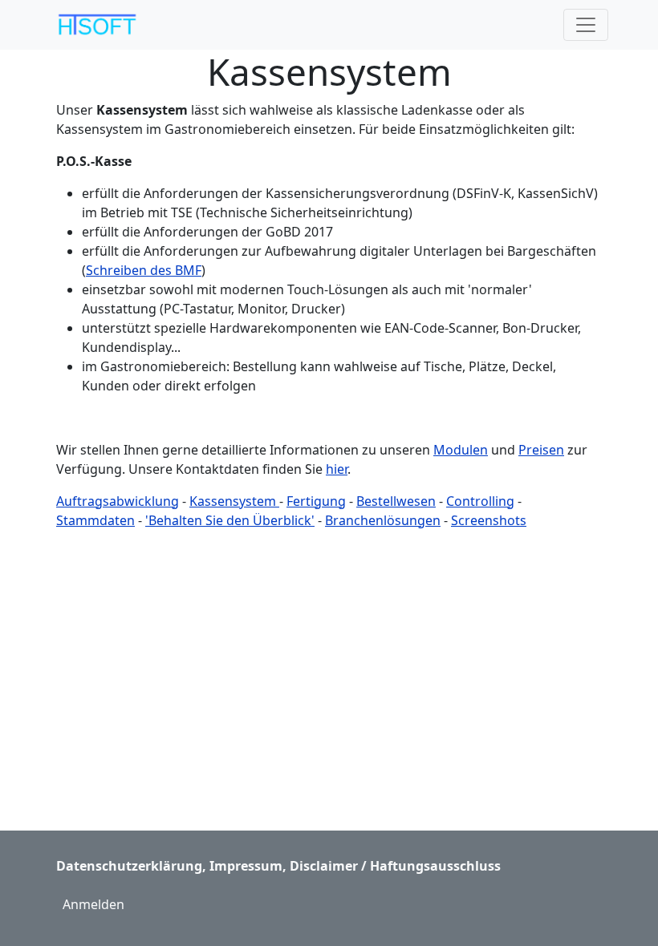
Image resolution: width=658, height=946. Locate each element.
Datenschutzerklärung (129, 866)
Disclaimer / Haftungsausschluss (395, 866)
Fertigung (316, 501)
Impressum (245, 866)
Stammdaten (95, 520)
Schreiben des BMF (143, 270)
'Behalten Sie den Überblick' (230, 520)
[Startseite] (102, 24)
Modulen (460, 450)
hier (336, 469)
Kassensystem (234, 501)
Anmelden (93, 904)
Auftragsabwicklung (117, 501)
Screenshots (488, 520)
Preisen (541, 450)
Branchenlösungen (383, 520)
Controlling (480, 501)
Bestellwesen (396, 501)
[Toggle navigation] (585, 25)
